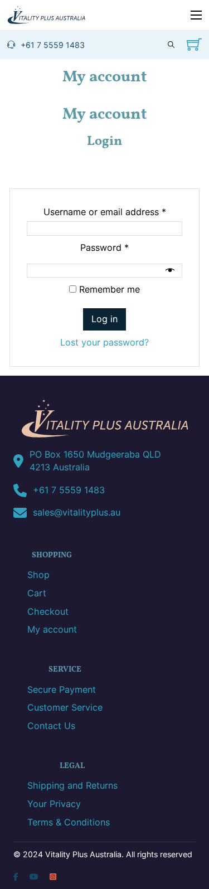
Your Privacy (54, 803)
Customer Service (65, 707)
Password (123, 247)
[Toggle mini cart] (194, 44)
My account (52, 629)
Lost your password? (104, 342)
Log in (104, 318)
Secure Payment (61, 689)
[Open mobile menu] (196, 15)
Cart (36, 593)
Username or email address (113, 211)
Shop (38, 574)
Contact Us (51, 725)
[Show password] (171, 270)
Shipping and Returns (72, 785)
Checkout (48, 611)
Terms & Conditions (68, 822)
